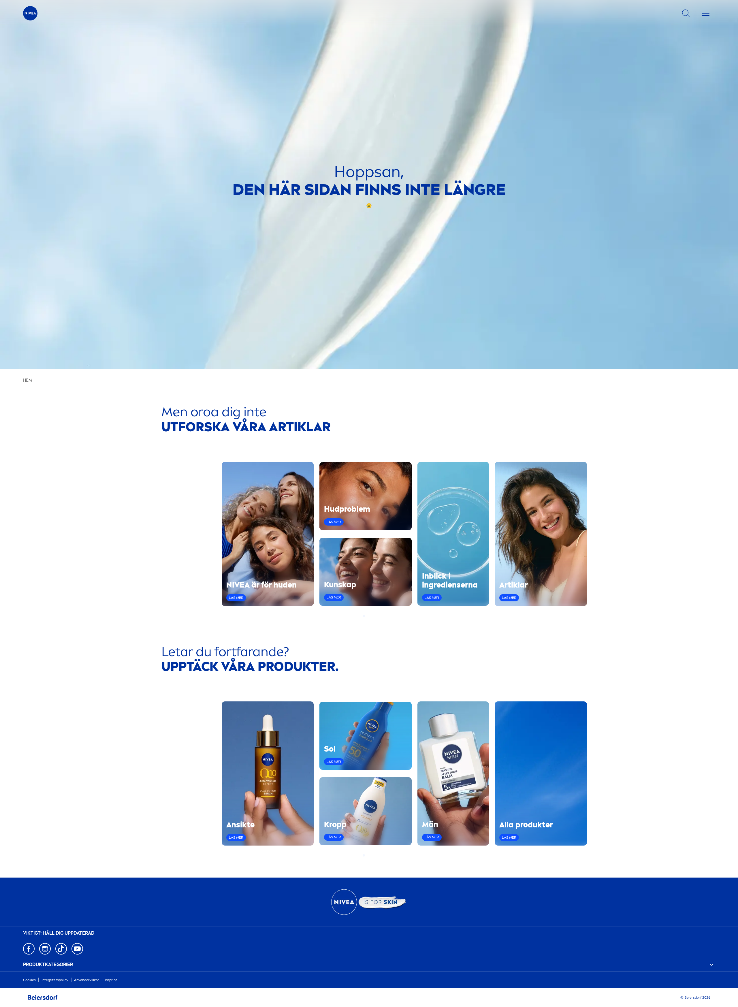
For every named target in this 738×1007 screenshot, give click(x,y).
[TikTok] (61, 949)
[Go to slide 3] (371, 616)
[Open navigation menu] (705, 13)
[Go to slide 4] (374, 616)
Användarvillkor (86, 980)
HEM (27, 380)
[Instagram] (45, 949)
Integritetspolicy (55, 980)
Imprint (111, 980)
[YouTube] (77, 949)
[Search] (685, 13)
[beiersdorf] (43, 997)
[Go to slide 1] (364, 616)
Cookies (29, 980)
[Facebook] (29, 949)
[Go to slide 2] (367, 616)
